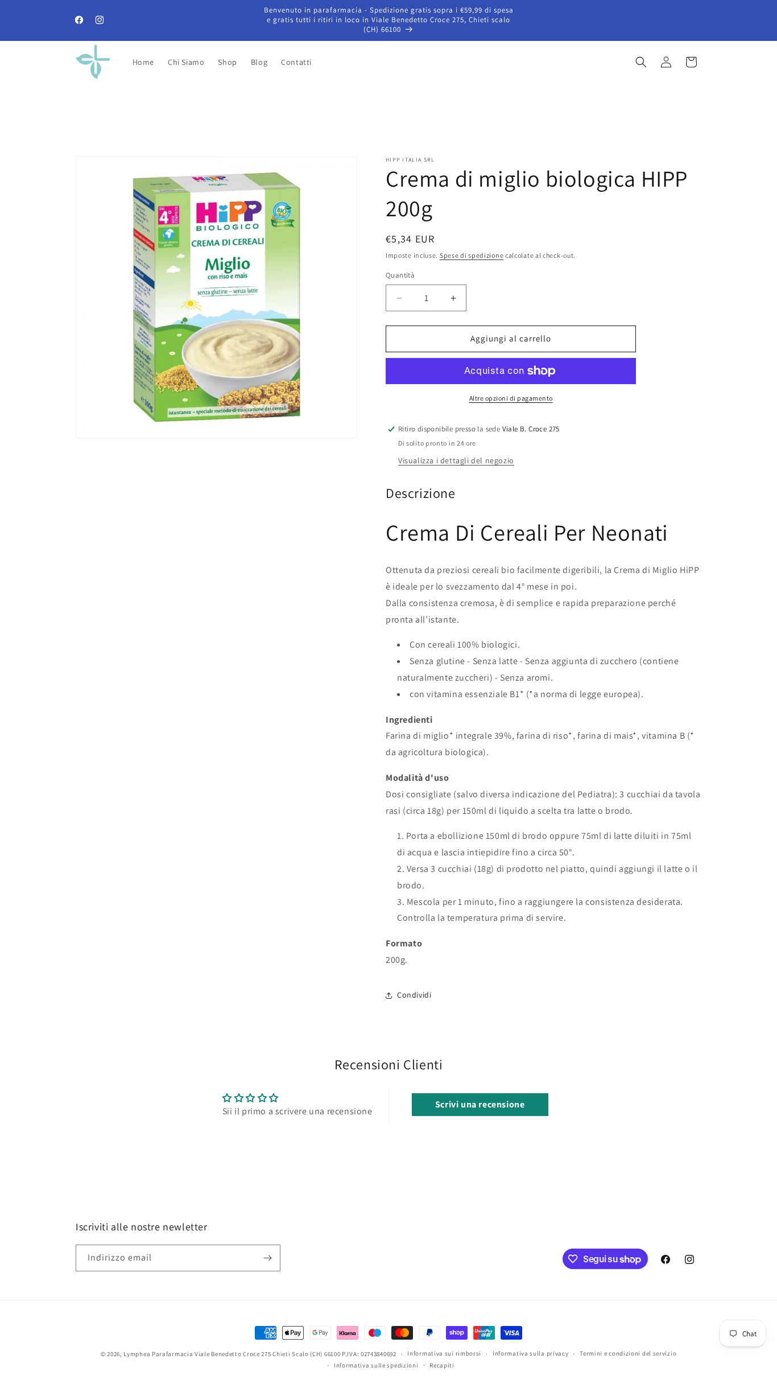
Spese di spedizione (471, 255)
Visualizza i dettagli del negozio (456, 461)
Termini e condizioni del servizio (628, 1354)
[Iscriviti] (267, 1258)
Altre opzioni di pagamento (511, 398)
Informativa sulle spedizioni (376, 1365)
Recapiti (441, 1365)
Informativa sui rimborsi (444, 1354)
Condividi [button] (414, 995)
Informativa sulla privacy (531, 1354)
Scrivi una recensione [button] (480, 1105)
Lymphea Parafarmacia (158, 1354)
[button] (641, 62)
